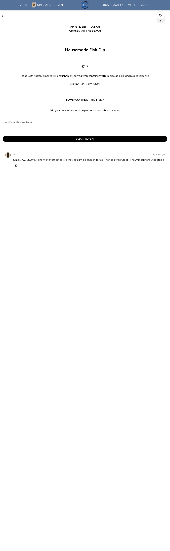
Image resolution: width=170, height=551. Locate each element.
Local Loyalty (112, 4)
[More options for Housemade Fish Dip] (161, 15)
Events (61, 4)
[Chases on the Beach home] (85, 5)
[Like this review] (17, 165)
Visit (131, 4)
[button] (146, 5)
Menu (23, 4)
